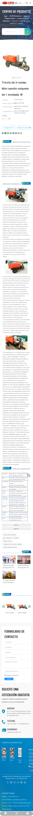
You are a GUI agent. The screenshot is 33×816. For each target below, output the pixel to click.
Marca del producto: (8, 103)
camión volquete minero (10, 547)
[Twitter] (18, 782)
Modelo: (5, 100)
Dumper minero (7, 541)
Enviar (9, 679)
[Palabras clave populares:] (28, 31)
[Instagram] (21, 782)
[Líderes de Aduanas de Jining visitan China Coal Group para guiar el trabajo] (9, 559)
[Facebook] (7, 782)
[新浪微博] (14, 782)
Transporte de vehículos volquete (12, 544)
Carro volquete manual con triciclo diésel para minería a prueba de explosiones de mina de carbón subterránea (11, 612)
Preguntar (7, 128)
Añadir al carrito (23, 128)
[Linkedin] (11, 782)
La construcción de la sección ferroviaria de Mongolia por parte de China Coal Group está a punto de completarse (9, 582)
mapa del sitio (23, 778)
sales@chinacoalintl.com (14, 732)
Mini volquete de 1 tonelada (11, 538)
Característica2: (8, 111)
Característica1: (8, 107)
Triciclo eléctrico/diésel (9, 535)
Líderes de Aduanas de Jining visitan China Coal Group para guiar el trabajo (9, 567)
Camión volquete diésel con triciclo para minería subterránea (22, 612)
